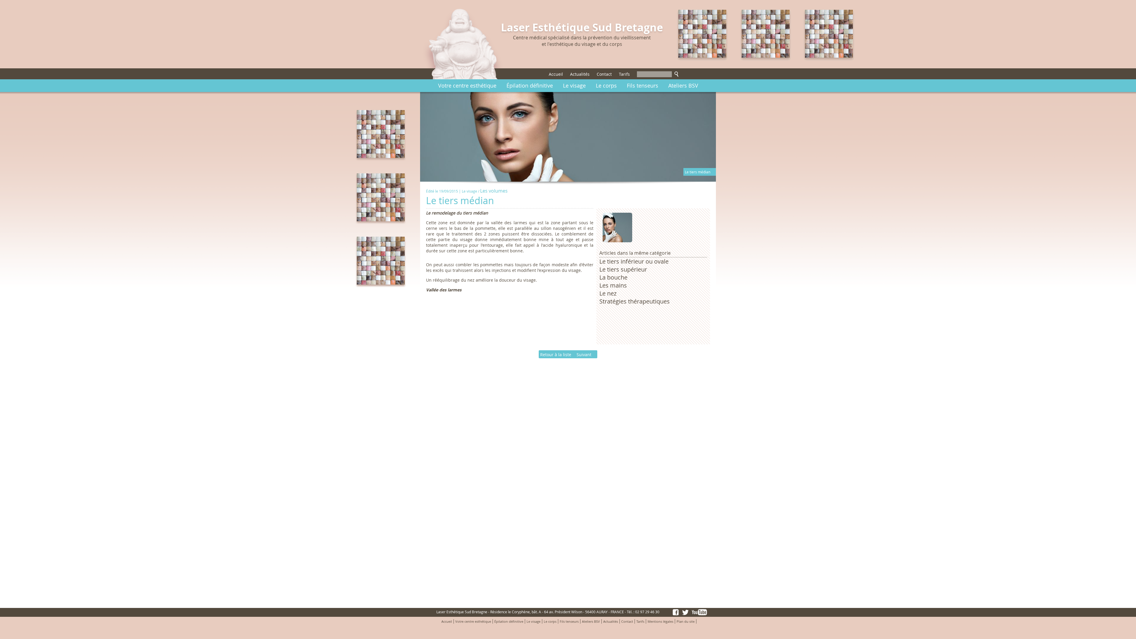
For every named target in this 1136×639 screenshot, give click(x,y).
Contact (604, 74)
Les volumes (494, 191)
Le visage (574, 85)
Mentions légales (660, 621)
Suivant (584, 354)
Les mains (613, 285)
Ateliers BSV (683, 85)
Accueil (556, 74)
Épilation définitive (529, 85)
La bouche (613, 277)
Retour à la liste (555, 354)
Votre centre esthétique (467, 85)
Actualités (580, 74)
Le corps (606, 85)
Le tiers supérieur (623, 269)
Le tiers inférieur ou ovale (634, 261)
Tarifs (624, 74)
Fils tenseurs (642, 85)
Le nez (608, 293)
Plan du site (686, 621)
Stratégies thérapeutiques (634, 301)
